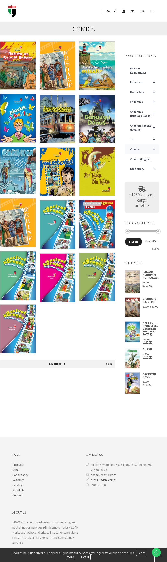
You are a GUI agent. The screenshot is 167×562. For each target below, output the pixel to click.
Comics (142, 149)
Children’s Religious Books (142, 114)
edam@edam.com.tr (103, 475)
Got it (85, 557)
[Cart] (108, 11)
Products (18, 465)
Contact (17, 495)
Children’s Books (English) (142, 128)
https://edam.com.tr (103, 480)
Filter (133, 241)
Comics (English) (141, 159)
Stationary (142, 168)
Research (18, 480)
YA (142, 139)
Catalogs (18, 485)
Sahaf (16, 470)
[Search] (115, 11)
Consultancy (20, 475)
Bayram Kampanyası (138, 70)
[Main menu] (152, 11)
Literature (142, 82)
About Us (18, 490)
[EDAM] (12, 11)
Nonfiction (142, 92)
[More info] (132, 11)
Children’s (142, 101)
